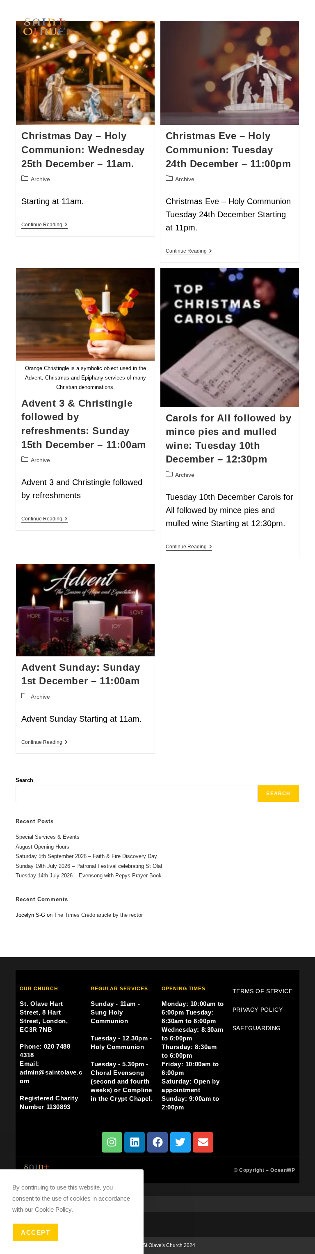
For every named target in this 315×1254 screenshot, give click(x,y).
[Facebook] (157, 1142)
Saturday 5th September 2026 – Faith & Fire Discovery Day (86, 856)
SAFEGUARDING (257, 1028)
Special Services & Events (48, 837)
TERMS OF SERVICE (263, 991)
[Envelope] (203, 1142)
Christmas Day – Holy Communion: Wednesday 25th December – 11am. (83, 149)
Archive (40, 179)
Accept (35, 1232)
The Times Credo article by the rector (98, 915)
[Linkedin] (134, 1142)
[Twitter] (180, 1142)
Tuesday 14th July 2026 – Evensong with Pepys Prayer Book (89, 875)
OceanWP (282, 1170)
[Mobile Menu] (295, 11)
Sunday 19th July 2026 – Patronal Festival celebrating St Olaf (89, 866)
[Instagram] (112, 1142)
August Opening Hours (42, 847)
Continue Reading (44, 225)
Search (24, 780)
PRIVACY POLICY (258, 1009)
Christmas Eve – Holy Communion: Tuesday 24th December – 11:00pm (228, 149)
